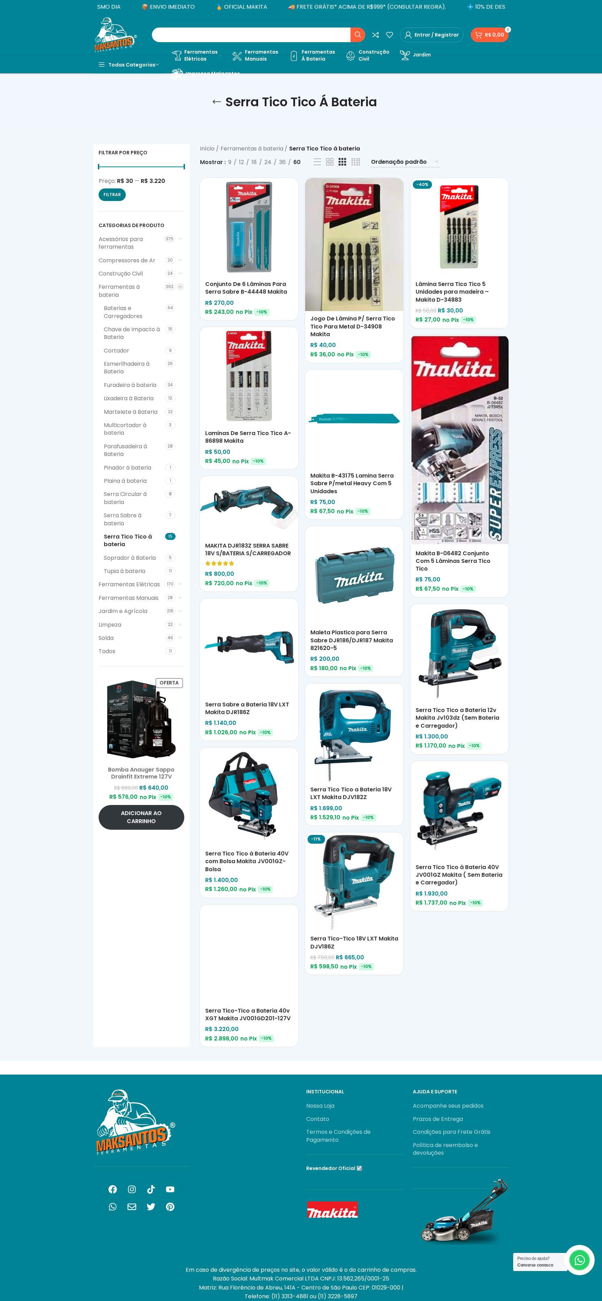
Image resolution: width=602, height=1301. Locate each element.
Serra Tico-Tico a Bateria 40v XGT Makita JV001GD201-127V (248, 1014)
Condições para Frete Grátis (452, 1132)
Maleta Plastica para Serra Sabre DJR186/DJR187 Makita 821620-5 (351, 640)
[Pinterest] (170, 1207)
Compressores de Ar (127, 260)
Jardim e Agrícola (123, 611)
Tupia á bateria (124, 571)
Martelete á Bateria (130, 412)
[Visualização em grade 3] (342, 162)
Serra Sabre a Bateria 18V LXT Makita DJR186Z (247, 708)
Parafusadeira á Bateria (125, 450)
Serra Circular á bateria (125, 498)
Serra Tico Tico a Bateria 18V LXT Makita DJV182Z (351, 793)
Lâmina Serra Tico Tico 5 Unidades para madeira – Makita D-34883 (452, 292)
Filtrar (112, 195)
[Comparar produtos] (376, 35)
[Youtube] (170, 1189)
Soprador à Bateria (130, 558)
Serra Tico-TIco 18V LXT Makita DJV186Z (354, 942)
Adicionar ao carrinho (141, 817)
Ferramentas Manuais (129, 598)
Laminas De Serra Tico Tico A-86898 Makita (248, 437)
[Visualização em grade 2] (330, 162)
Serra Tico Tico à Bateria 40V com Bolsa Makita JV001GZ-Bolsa (246, 861)
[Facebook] (112, 1189)
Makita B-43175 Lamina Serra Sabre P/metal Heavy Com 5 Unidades (352, 483)
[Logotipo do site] (115, 34)
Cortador (116, 351)
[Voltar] (216, 102)
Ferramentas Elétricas (129, 584)
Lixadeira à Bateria (129, 398)
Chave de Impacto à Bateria (132, 333)
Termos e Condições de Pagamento (338, 1136)
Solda (106, 638)
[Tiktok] (151, 1189)
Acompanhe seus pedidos (448, 1106)
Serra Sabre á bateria (122, 519)
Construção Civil (121, 274)
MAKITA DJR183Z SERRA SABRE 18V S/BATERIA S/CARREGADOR (248, 549)
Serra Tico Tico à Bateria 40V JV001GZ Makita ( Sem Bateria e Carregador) (459, 875)
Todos (107, 651)
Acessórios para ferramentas (121, 243)
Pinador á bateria (127, 468)
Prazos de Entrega (438, 1119)
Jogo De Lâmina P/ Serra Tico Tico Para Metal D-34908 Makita (352, 326)
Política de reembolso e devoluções (445, 1149)
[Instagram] (131, 1189)
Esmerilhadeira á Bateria (126, 367)
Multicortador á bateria (125, 429)
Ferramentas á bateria (119, 291)
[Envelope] (131, 1207)
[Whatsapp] (112, 1207)
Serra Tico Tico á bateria (128, 540)
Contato (317, 1119)
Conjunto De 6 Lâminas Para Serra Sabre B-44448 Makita (246, 288)
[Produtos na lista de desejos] (389, 35)
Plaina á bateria (125, 481)
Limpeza (110, 625)
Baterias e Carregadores (123, 312)
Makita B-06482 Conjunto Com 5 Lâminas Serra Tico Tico (453, 561)
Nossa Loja (320, 1106)
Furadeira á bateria (130, 385)
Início (208, 149)
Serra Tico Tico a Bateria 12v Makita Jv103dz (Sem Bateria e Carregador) (457, 718)
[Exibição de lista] (317, 162)
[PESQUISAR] (357, 35)
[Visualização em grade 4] (356, 162)
